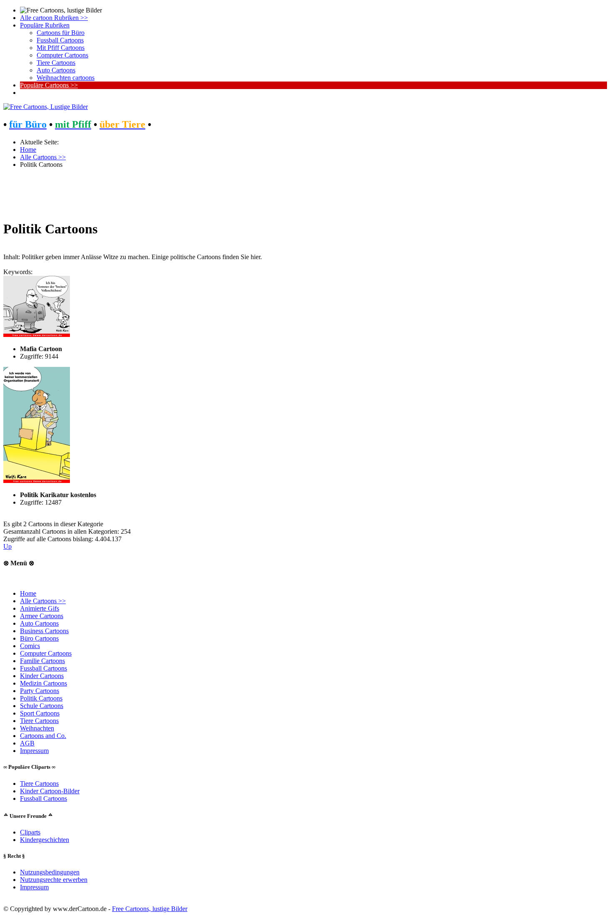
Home (28, 593)
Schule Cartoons (41, 705)
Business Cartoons (44, 630)
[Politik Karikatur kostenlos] (36, 480)
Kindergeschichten (44, 839)
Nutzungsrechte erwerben (53, 879)
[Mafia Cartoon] (36, 334)
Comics (30, 645)
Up (7, 546)
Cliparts (30, 832)
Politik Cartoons (41, 698)
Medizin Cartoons (43, 683)
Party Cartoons (39, 690)
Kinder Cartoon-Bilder (50, 791)
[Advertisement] (253, 194)
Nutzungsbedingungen (50, 872)
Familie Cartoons (42, 660)
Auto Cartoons (39, 623)
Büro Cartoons (39, 638)
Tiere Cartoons (39, 720)
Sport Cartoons (40, 713)
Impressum (34, 750)
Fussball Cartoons (43, 668)
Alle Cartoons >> (43, 600)
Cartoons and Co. (43, 735)
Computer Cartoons (46, 653)
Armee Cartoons (41, 615)
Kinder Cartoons (42, 675)
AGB (27, 743)
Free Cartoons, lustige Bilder (149, 908)
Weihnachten (37, 728)
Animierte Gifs (39, 608)
